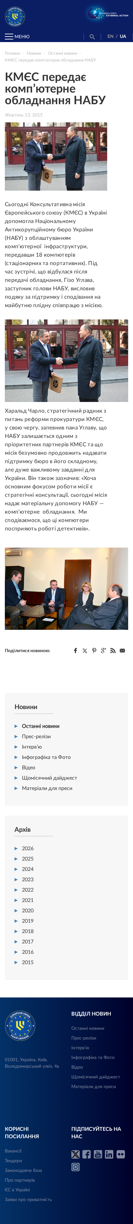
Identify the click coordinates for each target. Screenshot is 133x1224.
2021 (28, 900)
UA (123, 36)
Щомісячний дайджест (49, 778)
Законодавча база (23, 1170)
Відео (28, 767)
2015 (28, 962)
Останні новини (40, 726)
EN (110, 36)
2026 (28, 848)
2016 (28, 952)
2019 (28, 921)
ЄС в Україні (17, 1190)
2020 (28, 910)
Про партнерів (20, 1180)
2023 (28, 879)
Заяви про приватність (28, 1199)
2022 (28, 890)
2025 (28, 859)
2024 (28, 869)
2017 (28, 941)
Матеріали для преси (47, 788)
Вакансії (13, 1151)
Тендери (13, 1161)
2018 (28, 931)
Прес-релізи (36, 736)
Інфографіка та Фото (46, 757)
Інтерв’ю (32, 747)
